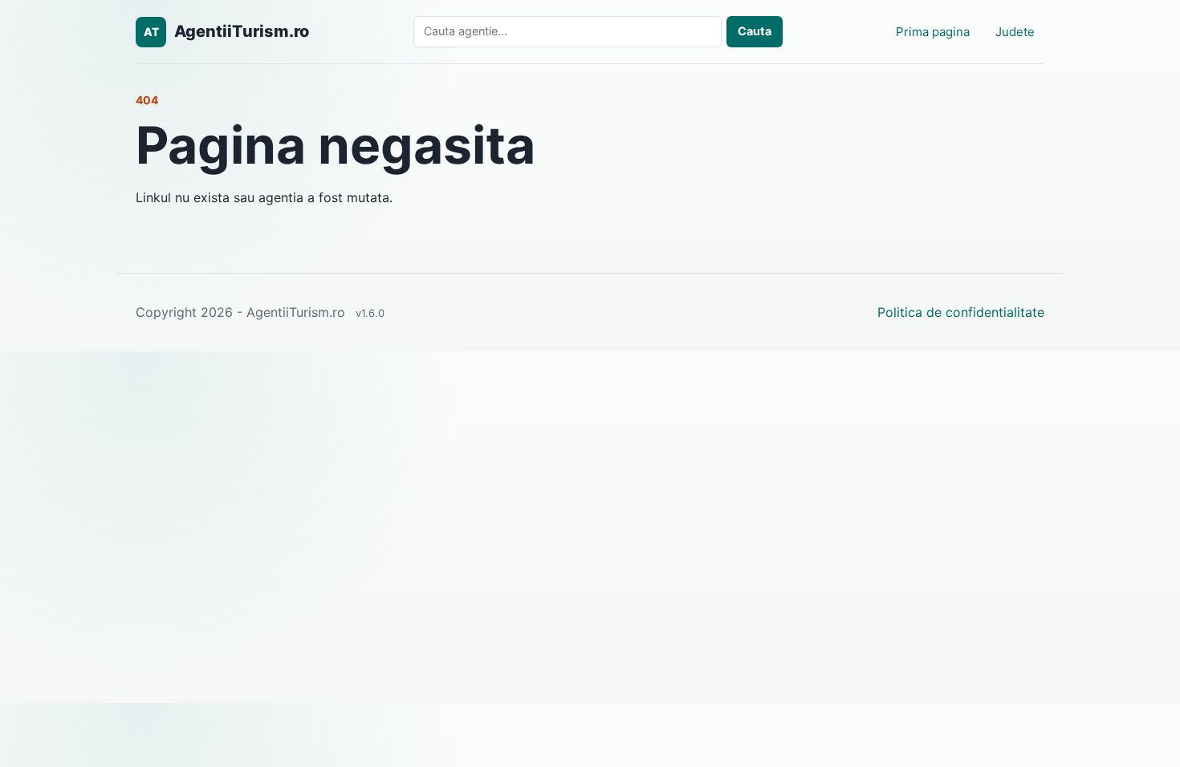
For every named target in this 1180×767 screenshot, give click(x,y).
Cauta (754, 31)
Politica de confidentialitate (960, 312)
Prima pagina (933, 31)
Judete (1015, 31)
